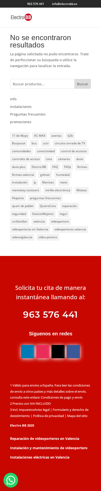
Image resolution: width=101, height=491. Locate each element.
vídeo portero (47, 237)
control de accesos (74, 151)
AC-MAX (39, 136)
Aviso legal (42, 409)
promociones (20, 121)
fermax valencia (23, 175)
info (13, 99)
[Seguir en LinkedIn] (27, 351)
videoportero (60, 221)
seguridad (19, 214)
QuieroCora (48, 206)
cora (49, 159)
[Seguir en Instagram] (43, 351)
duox (79, 159)
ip (35, 182)
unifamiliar (19, 221)
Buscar (82, 84)
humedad (63, 175)
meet (63, 182)
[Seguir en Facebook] (73, 351)
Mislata (81, 190)
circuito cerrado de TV (70, 143)
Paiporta (18, 198)
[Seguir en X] (58, 351)
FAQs (67, 167)
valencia (39, 221)
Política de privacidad (48, 416)
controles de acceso (26, 159)
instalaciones (21, 106)
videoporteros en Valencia (30, 229)
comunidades (21, 151)
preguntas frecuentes (45, 198)
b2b (70, 136)
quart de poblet (23, 206)
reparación (69, 206)
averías (56, 136)
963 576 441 (35, 4)
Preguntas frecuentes (28, 114)
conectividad (46, 151)
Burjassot (18, 143)
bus (34, 143)
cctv (46, 143)
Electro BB (39, 167)
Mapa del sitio (77, 416)
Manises (48, 182)
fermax (82, 167)
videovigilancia (22, 237)
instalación (19, 182)
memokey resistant (25, 190)
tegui (63, 214)
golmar (45, 175)
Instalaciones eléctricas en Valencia (39, 457)
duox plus (18, 167)
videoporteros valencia (70, 229)
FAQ (55, 167)
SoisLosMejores (43, 214)
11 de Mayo (20, 136)
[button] (10, 480)
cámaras (64, 159)
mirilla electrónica (57, 190)
